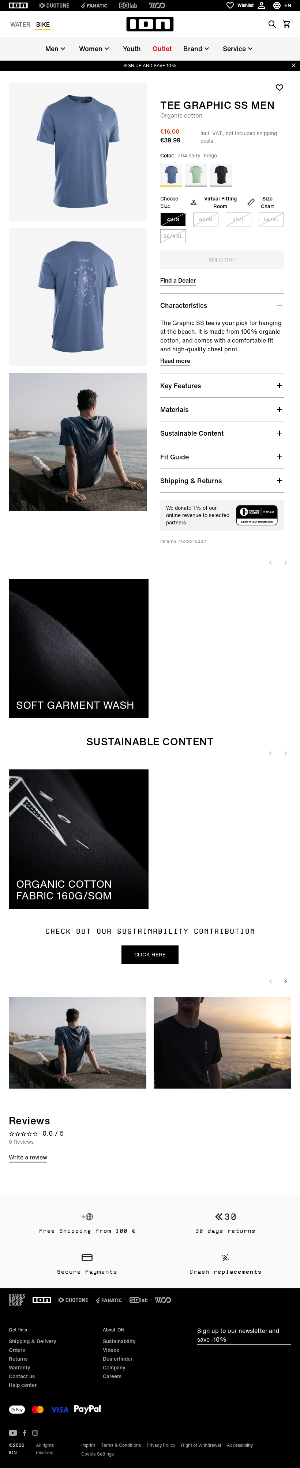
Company (114, 1367)
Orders (17, 1350)
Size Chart (267, 202)
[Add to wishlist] (279, 87)
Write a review (28, 1157)
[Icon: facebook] (24, 1433)
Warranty (19, 1367)
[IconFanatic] (94, 5)
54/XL (271, 219)
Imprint (88, 1445)
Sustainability (119, 1341)
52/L (238, 219)
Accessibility (240, 1445)
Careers (112, 1376)
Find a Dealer (178, 280)
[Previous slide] (271, 563)
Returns (18, 1358)
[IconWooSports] (157, 5)
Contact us (22, 1376)
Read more (175, 360)
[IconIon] (18, 5)
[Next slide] (285, 563)
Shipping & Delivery (32, 1341)
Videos (111, 1350)
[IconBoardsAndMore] (17, 1300)
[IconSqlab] (128, 5)
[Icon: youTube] (13, 1433)
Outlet (162, 48)
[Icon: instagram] (35, 1433)
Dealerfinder (117, 1358)
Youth (132, 48)
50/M (206, 219)
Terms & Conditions (121, 1445)
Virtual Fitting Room (220, 202)
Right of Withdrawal (201, 1445)
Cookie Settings (97, 1454)
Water (20, 24)
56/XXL (173, 236)
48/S (173, 219)
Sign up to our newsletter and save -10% (238, 1335)
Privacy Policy (161, 1445)
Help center (23, 1385)
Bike (43, 24)
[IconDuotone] (54, 5)
